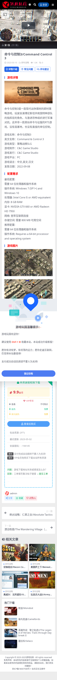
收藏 (21, 498)
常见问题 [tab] (28, 69)
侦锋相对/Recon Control (14, 568)
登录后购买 (30, 424)
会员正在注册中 (38, 669)
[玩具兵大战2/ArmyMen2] (42, 580)
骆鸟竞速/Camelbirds (29, 619)
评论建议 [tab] (44, 69)
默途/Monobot (25, 608)
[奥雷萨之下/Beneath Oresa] (42, 552)
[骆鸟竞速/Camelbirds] (10, 622)
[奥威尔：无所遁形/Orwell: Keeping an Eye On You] (15, 580)
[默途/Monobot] (10, 611)
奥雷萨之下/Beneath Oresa (41, 568)
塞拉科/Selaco (25, 640)
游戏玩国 (30, 657)
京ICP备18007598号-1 (21, 669)
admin (13, 493)
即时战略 (25, 62)
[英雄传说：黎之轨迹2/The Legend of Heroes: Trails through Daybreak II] (10, 633)
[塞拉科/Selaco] (10, 644)
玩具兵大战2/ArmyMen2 (42, 596)
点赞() (32, 498)
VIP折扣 (30, 400)
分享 (10, 498)
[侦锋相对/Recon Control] (15, 552)
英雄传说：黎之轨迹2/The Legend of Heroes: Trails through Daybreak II (34, 633)
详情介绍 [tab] (12, 69)
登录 (45, 5)
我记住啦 (28, 373)
